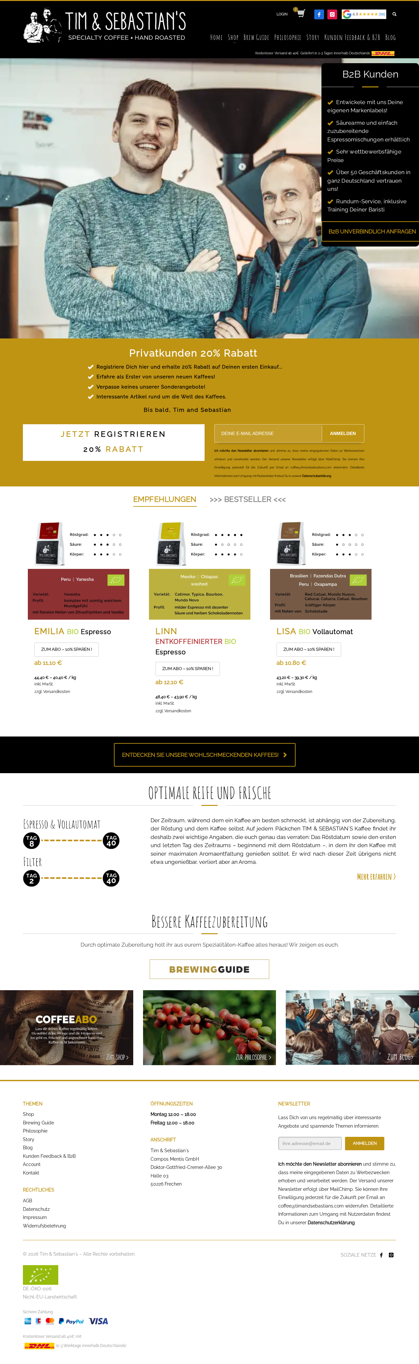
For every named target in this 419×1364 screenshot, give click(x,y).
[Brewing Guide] (209, 969)
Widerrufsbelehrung (44, 1225)
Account (32, 1164)
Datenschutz (36, 1209)
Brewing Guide (38, 1122)
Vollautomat (333, 632)
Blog (28, 1147)
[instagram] (332, 14)
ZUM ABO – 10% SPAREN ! (66, 649)
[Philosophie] (209, 1027)
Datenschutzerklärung (331, 1222)
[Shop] (66, 1027)
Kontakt (31, 1172)
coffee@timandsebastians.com (311, 1206)
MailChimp (341, 1189)
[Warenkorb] (301, 14)
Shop (28, 1114)
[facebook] (319, 14)
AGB (27, 1200)
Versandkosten (56, 691)
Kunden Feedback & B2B (49, 1156)
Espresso (96, 632)
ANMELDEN (343, 433)
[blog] (352, 1027)
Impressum (35, 1217)
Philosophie (35, 1131)
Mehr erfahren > (376, 876)
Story (28, 1139)
